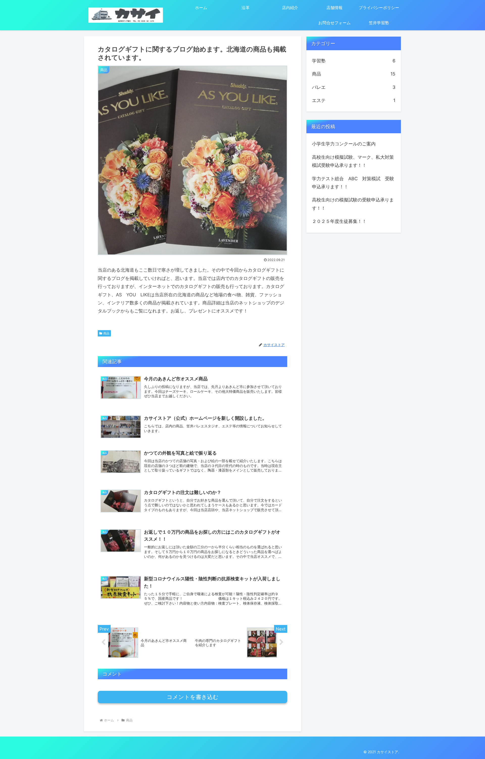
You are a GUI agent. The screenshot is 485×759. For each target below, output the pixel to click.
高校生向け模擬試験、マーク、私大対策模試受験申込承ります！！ (353, 161)
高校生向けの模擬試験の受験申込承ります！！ (353, 204)
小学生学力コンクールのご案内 (344, 143)
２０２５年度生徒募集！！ (339, 221)
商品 (106, 333)
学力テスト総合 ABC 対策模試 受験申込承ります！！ (353, 182)
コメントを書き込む (193, 697)
